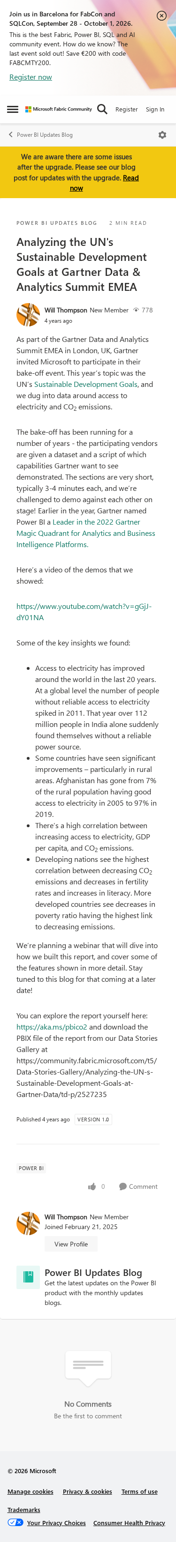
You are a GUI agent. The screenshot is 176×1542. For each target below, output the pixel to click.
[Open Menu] (162, 134)
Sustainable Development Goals (86, 384)
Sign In (155, 109)
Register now (30, 77)
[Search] (102, 109)
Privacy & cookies (87, 1491)
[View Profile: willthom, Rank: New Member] (28, 314)
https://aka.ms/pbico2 (51, 1026)
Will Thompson (66, 309)
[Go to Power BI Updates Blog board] (28, 1277)
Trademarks (24, 1509)
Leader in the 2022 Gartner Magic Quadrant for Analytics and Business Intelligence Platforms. (85, 533)
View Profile (71, 1243)
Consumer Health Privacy (129, 1523)
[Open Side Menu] (12, 109)
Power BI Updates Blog (45, 134)
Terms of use (140, 1491)
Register (126, 109)
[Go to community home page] (58, 109)
